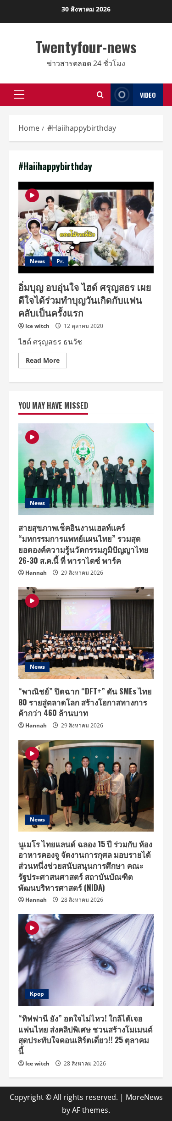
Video (148, 95)
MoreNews (144, 1097)
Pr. (60, 261)
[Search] (100, 95)
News (37, 261)
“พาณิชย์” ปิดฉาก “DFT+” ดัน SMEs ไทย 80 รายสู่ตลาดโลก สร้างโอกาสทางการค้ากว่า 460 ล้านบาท (85, 702)
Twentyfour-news (86, 46)
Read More (46, 361)
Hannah (36, 573)
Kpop (37, 994)
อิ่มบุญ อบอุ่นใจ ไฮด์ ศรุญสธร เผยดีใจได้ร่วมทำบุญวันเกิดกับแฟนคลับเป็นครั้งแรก (86, 227)
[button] (19, 94)
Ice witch (37, 326)
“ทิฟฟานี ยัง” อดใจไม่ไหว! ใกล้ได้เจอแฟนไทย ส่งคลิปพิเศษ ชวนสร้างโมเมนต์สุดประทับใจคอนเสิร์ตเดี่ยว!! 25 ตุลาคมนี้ (85, 1034)
